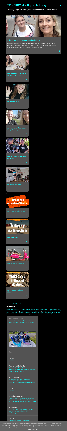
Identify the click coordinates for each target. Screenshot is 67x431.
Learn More (31, 429)
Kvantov (8, 314)
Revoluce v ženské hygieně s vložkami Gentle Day (22, 401)
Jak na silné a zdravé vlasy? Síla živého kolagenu (22, 382)
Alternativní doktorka (29, 311)
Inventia (33, 309)
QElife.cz (28, 309)
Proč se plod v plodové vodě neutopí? (19, 420)
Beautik (17, 311)
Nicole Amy (57, 312)
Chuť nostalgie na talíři (15, 413)
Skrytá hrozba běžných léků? (17, 368)
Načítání (11, 360)
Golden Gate (37, 314)
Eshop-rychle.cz (20, 312)
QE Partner (38, 311)
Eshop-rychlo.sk (29, 312)
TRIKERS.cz (51, 312)
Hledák (44, 311)
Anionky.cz (22, 309)
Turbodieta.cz (15, 309)
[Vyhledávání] (60, 5)
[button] (59, 51)
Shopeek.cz (9, 309)
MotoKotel (13, 314)
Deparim (12, 311)
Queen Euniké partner (41, 309)
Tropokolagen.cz (55, 309)
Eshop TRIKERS (43, 312)
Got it (38, 429)
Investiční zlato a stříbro (47, 314)
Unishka (8, 311)
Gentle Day (36, 312)
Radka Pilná (49, 311)
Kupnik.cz (13, 312)
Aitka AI (32, 314)
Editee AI (27, 314)
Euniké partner (20, 314)
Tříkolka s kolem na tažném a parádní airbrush (22, 322)
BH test (22, 311)
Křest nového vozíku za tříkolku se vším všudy (21, 321)
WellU (49, 309)
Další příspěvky (17, 303)
